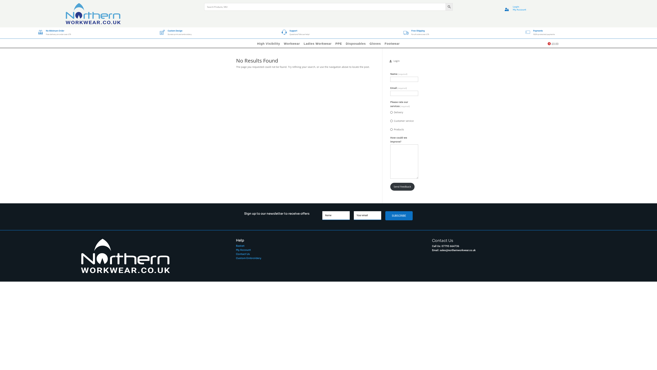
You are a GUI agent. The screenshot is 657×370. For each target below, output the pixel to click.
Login (516, 6)
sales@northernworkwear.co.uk (458, 250)
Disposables (356, 43)
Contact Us (243, 254)
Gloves (375, 43)
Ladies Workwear (318, 43)
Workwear (292, 43)
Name (398, 74)
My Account (519, 9)
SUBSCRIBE (399, 215)
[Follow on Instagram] (444, 265)
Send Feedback (402, 186)
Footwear (392, 43)
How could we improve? (398, 139)
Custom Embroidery (249, 258)
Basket (240, 245)
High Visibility (268, 43)
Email (398, 88)
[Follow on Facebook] (435, 265)
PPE (338, 43)
